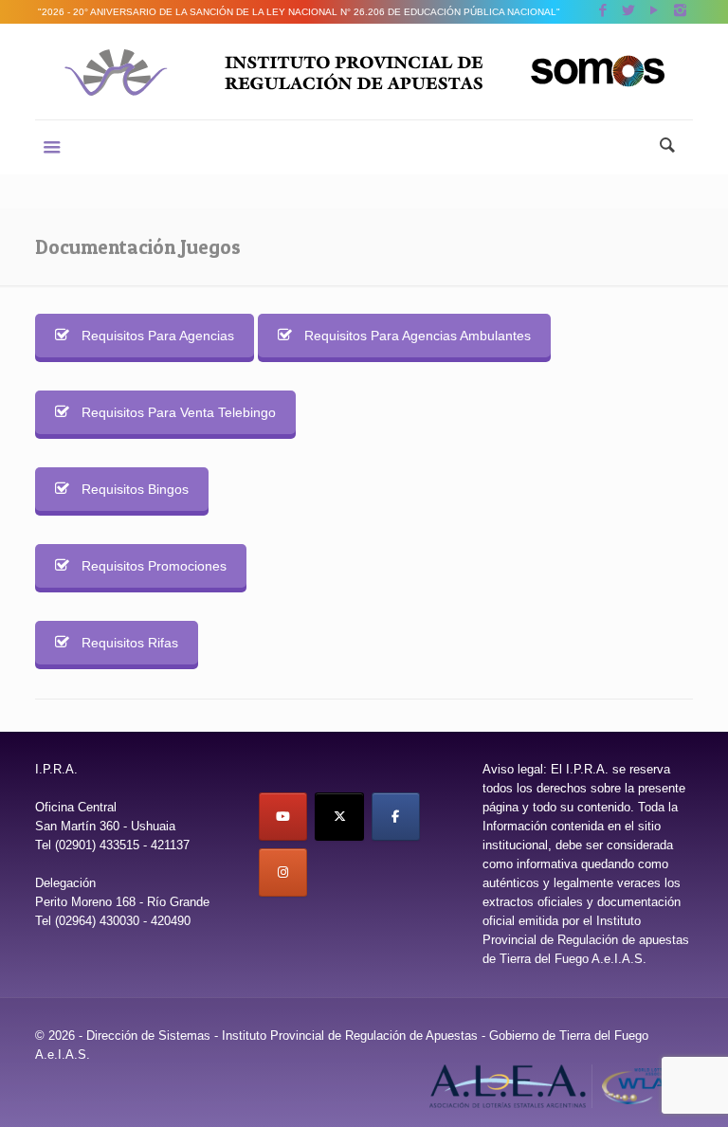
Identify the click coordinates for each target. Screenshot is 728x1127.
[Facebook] (603, 10)
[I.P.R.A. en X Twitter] (339, 816)
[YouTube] (654, 10)
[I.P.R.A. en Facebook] (396, 816)
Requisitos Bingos (135, 489)
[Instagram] (680, 10)
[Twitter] (629, 10)
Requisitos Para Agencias (158, 335)
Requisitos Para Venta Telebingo (179, 412)
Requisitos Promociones (154, 565)
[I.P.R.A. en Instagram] (283, 872)
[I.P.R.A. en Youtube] (283, 816)
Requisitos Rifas (130, 642)
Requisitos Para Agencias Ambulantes (417, 335)
